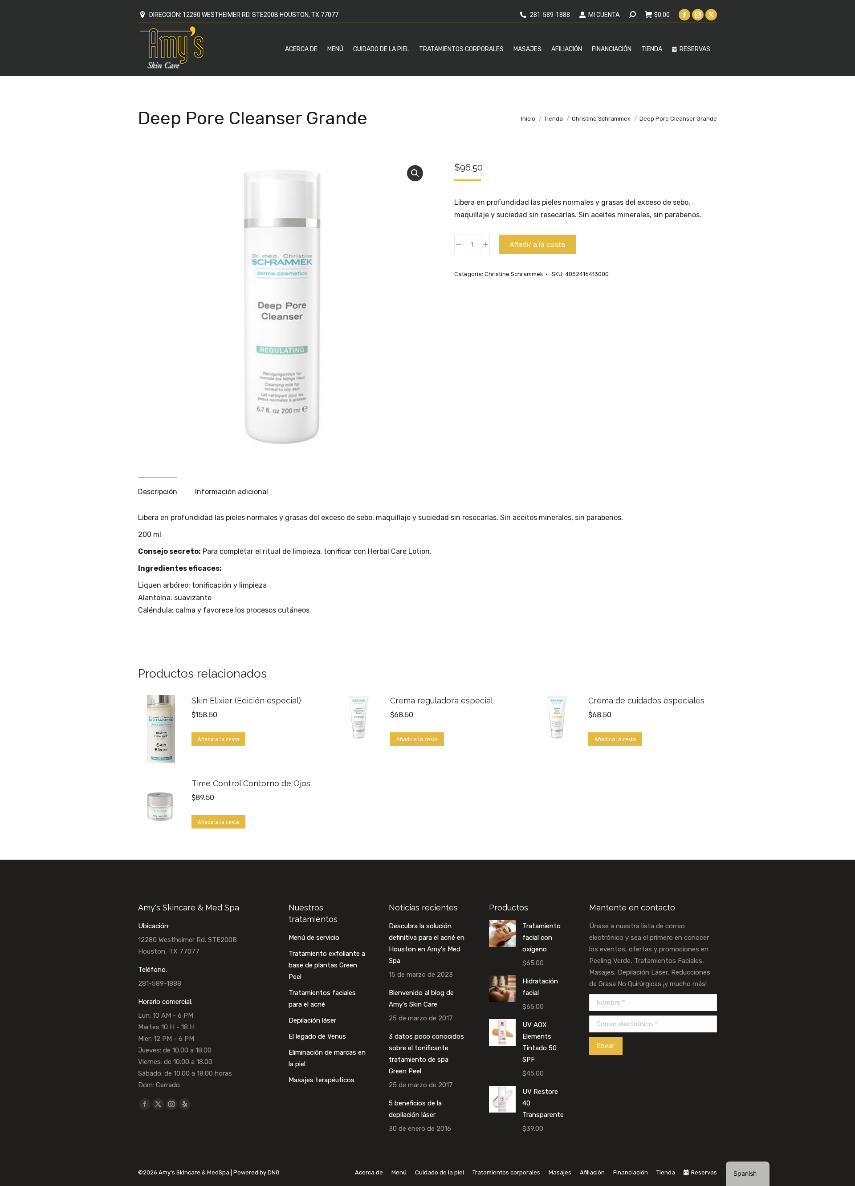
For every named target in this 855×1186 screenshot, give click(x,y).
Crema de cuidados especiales (646, 700)
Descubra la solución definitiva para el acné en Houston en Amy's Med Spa (426, 943)
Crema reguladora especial (441, 700)
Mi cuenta (604, 14)
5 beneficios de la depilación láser (415, 1109)
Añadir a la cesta (537, 244)
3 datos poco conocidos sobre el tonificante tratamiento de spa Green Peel (426, 1053)
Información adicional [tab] (231, 491)
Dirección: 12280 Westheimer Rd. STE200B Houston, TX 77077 (243, 14)
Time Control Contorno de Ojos (250, 783)
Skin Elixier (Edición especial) (246, 700)
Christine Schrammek (513, 274)
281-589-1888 (550, 14)
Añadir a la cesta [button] (218, 739)
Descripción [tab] (157, 491)
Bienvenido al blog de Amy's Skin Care (421, 998)
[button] (415, 173)
